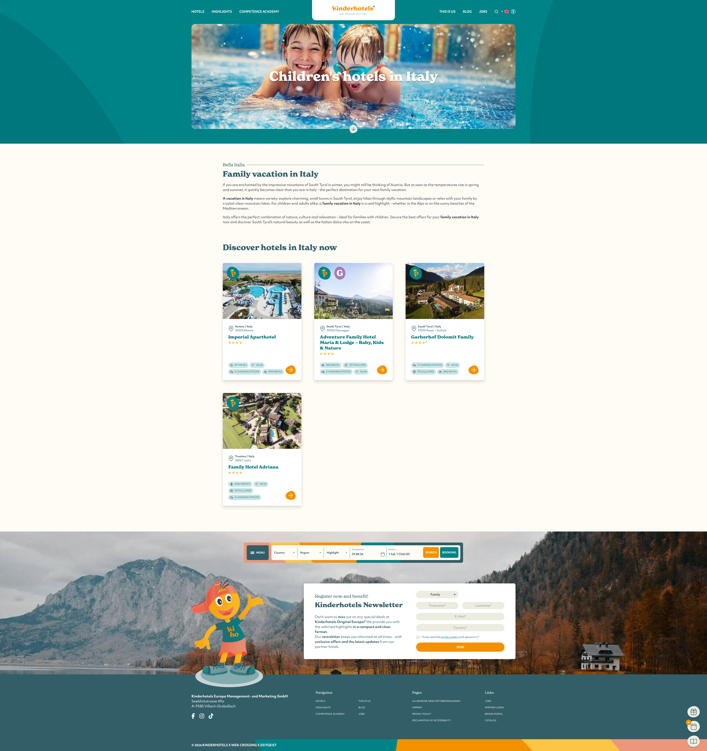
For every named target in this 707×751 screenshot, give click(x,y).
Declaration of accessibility (431, 720)
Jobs (483, 11)
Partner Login (494, 707)
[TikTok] (211, 715)
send (460, 647)
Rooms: (392, 549)
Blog (467, 11)
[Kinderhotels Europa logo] (353, 10)
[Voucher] (694, 712)
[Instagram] (201, 715)
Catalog (490, 720)
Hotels (320, 701)
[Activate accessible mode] (513, 11)
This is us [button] (447, 11)
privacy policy (449, 637)
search (431, 552)
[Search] (496, 11)
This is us (364, 701)
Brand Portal (494, 713)
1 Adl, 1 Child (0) (399, 554)
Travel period (358, 549)
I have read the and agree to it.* (450, 637)
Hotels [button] (197, 11)
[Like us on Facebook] (193, 715)
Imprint (417, 707)
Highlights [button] (222, 11)
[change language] (505, 11)
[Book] (694, 741)
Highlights (323, 707)
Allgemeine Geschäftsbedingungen (436, 701)
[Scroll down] (353, 129)
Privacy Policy (421, 713)
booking (449, 552)
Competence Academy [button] (259, 11)
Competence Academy (330, 713)
